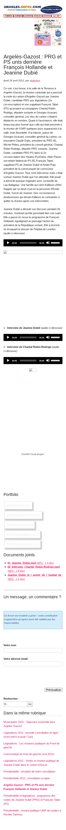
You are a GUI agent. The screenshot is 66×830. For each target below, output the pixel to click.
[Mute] (47, 242)
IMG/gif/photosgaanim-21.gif (22, 543)
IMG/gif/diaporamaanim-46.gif (23, 514)
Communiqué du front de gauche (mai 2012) (29, 754)
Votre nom (10, 645)
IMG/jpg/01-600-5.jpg (18, 505)
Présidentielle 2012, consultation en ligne (27, 778)
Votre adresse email (16, 658)
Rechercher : (11, 698)
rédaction (35, 80)
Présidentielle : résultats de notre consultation (29, 771)
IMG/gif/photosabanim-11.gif (22, 534)
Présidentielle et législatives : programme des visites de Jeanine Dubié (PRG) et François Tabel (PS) (32, 799)
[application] (33, 242)
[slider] (56, 242)
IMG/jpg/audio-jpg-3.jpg (19, 524)
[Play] (8, 242)
